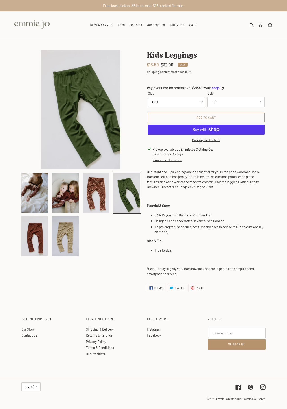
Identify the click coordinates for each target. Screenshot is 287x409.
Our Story (28, 329)
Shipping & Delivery (100, 329)
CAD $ (30, 387)
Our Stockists (95, 354)
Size (151, 93)
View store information (167, 160)
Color (211, 93)
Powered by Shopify (254, 398)
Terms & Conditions (100, 348)
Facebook (154, 335)
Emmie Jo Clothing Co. (229, 398)
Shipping (153, 72)
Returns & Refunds (99, 335)
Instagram (154, 329)
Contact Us (29, 335)
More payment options (206, 140)
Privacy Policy (96, 341)
